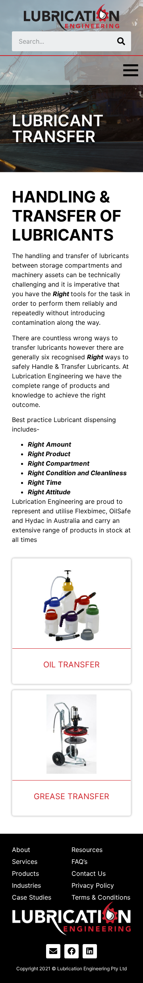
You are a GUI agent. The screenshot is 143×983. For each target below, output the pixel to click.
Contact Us (89, 873)
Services (24, 861)
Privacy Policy (93, 885)
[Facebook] (71, 951)
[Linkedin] (90, 951)
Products (25, 873)
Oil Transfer (71, 664)
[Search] (121, 41)
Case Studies (31, 897)
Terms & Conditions (101, 897)
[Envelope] (53, 951)
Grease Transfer (71, 796)
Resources (87, 850)
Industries (26, 885)
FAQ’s (79, 861)
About (21, 850)
